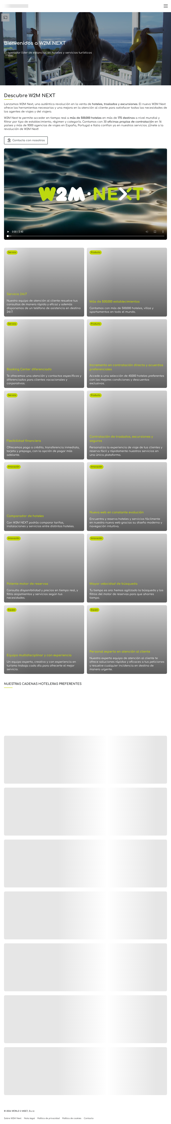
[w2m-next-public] (15, 6)
